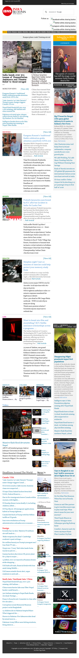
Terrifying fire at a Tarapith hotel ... (46, 412)
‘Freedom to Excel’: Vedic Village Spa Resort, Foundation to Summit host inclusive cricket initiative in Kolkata (37, 242)
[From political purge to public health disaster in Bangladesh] (26, 391)
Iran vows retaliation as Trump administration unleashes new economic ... (18, 521)
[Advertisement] (65, 256)
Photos (53, 32)
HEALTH (5, 258)
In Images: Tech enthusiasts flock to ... (43, 572)
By (16, 399)
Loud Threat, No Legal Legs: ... (42, 399)
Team (15, 643)
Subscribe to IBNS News (65, 38)
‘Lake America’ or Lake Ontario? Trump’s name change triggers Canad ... (17, 481)
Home (5, 32)
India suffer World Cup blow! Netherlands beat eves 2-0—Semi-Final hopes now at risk (36, 227)
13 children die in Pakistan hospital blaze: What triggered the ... (17, 612)
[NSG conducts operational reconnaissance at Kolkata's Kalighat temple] (44, 484)
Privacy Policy (37, 643)
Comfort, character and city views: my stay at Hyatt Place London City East (64, 531)
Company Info (63, 648)
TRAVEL (57, 440)
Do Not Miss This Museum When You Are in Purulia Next (64, 499)
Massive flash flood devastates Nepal (16, 444)
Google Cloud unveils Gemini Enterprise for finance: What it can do (36, 365)
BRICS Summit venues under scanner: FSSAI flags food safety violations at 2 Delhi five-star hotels (36, 358)
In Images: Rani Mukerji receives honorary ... (42, 588)
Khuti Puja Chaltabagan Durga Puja (45, 421)
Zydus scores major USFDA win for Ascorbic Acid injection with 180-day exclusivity (36, 285)
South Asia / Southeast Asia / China (17, 579)
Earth (38, 32)
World (34, 32)
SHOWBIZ (6, 132)
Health (44, 32)
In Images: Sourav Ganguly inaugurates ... (44, 604)
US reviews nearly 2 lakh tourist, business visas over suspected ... (17, 487)
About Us (9, 643)
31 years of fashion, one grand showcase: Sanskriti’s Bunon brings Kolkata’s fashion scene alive (36, 350)
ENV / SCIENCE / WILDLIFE (62, 326)
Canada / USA (8, 477)
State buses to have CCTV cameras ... (45, 464)
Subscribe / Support (47, 645)
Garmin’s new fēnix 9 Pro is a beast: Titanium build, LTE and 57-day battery (36, 373)
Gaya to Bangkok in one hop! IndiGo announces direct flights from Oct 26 (64, 473)
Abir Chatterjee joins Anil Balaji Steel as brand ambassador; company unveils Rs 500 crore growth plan (64, 149)
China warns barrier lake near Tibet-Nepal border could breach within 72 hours (41, 80)
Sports (20, 32)
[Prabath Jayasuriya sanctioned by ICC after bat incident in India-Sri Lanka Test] (12, 209)
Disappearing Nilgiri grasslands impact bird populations (63, 359)
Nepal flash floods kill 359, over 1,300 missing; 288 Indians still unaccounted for (14, 109)
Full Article (38, 156)
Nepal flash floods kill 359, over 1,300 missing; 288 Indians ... (16, 583)
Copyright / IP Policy (51, 648)
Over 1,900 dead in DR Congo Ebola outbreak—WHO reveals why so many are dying (36, 301)
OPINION (40, 385)
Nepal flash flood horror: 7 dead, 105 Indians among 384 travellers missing (64, 425)
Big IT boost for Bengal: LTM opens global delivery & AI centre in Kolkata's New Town (63, 120)
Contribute (64, 43)
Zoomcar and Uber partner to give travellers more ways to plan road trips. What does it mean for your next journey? (64, 509)
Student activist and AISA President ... (45, 431)
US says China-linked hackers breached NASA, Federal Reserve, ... (17, 492)
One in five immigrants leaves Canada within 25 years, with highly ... (19, 498)
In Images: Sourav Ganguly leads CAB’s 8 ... (44, 556)
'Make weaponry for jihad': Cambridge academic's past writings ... (16, 538)
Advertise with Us (25, 643)
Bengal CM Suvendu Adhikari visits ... (46, 442)
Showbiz (25, 32)
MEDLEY (5, 385)
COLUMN (23, 385)
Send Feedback (68, 643)
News (9, 32)
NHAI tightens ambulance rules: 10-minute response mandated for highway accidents (37, 293)
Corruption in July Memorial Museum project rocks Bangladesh (16, 606)
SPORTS (5, 196)
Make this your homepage (67, 3)
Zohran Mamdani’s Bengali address (15, 453)
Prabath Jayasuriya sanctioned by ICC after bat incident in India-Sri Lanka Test (37, 203)
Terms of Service (48, 643)
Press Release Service (32, 645)
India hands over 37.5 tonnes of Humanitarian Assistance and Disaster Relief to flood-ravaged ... (14, 79)
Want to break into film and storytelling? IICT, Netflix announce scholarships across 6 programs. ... (36, 324)
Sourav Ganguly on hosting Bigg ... (45, 454)
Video (58, 32)
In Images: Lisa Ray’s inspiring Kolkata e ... (44, 540)
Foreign (5, 528)
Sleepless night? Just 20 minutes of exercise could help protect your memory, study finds (37, 266)
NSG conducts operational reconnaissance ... (44, 495)
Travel (48, 32)
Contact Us (59, 643)
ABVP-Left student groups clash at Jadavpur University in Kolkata (15, 449)
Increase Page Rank (39, 650)
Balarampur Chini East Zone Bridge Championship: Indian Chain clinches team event (36, 250)
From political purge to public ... (26, 397)
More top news (9, 89)
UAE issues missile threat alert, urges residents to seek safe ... (16, 572)
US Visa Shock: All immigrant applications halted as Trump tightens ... (18, 510)
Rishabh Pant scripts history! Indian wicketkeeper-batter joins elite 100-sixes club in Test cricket (37, 235)
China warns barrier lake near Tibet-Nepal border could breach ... (18, 588)
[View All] (25, 89)
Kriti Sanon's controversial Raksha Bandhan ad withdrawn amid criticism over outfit (36, 188)
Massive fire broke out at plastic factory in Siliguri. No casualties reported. (14, 458)
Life (30, 32)
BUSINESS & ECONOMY (64, 85)
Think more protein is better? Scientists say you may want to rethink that (34, 309)
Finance (14, 32)
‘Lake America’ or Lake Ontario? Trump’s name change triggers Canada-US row (14, 102)
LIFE (4, 317)
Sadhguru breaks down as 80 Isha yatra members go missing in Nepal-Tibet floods (14, 123)
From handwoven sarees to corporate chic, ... (43, 525)
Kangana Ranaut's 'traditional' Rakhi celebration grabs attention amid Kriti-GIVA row (15, 95)
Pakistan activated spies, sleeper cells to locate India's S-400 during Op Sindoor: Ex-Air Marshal (15, 116)
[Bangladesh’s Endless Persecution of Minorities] (9, 390)
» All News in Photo (43, 502)
